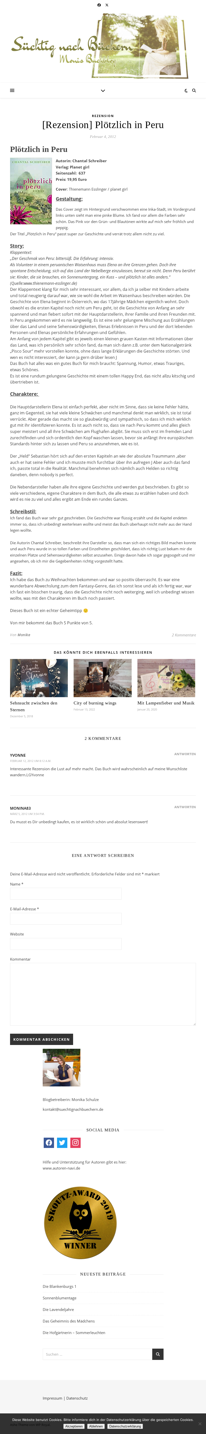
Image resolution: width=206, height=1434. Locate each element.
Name (16, 884)
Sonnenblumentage (59, 1297)
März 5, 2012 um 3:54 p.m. (27, 814)
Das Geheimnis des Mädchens (69, 1320)
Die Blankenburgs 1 (60, 1286)
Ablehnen (96, 1426)
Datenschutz (77, 1398)
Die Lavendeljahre (58, 1309)
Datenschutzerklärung (125, 1426)
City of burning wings (95, 702)
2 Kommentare (184, 634)
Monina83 (20, 808)
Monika (24, 634)
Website (17, 933)
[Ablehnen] (199, 1423)
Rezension (103, 116)
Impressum (52, 1398)
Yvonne (18, 755)
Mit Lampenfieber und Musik (166, 702)
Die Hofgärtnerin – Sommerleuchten (74, 1332)
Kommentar (20, 959)
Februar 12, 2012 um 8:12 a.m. (30, 761)
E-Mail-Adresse (24, 908)
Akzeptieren (74, 1426)
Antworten (185, 754)
